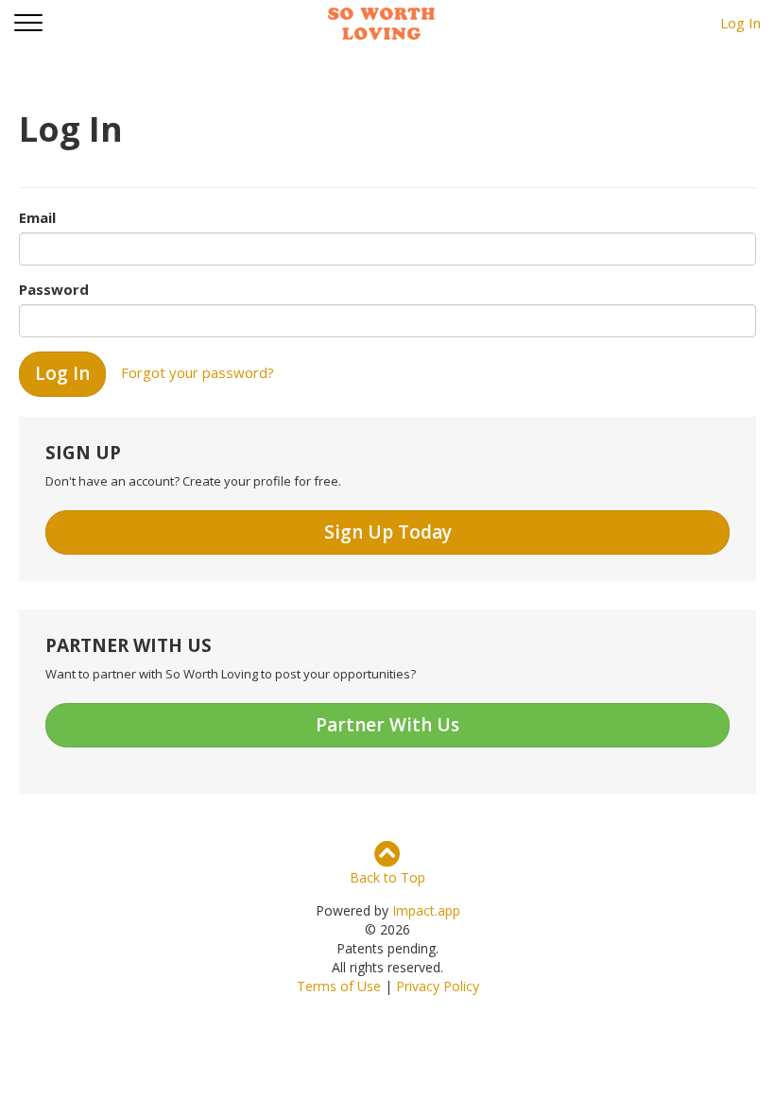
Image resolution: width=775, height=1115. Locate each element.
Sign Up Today (388, 532)
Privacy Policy (437, 986)
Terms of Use (339, 986)
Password (54, 289)
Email (37, 217)
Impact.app (426, 910)
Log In (740, 22)
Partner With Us (387, 724)
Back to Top (387, 877)
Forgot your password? (197, 372)
